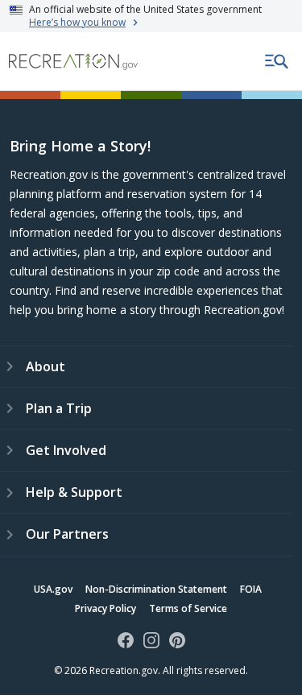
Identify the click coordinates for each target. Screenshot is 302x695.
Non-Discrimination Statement (156, 589)
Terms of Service (188, 608)
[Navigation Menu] (277, 61)
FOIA (251, 589)
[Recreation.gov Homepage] (73, 62)
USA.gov (53, 589)
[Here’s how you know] (151, 16)
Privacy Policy (105, 608)
